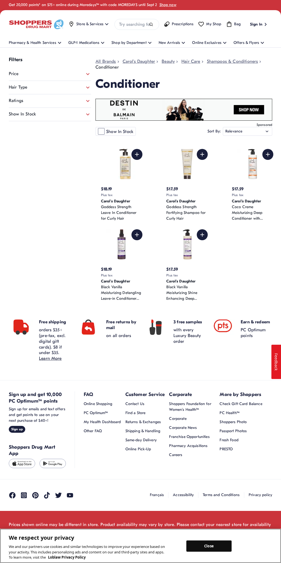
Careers (175, 454)
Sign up (17, 429)
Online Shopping (98, 403)
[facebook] (12, 495)
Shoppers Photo (233, 422)
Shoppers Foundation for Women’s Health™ (190, 406)
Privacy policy (260, 495)
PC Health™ (229, 413)
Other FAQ (93, 431)
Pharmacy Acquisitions (188, 445)
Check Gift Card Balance (241, 403)
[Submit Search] (151, 24)
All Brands (105, 61)
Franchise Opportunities (189, 436)
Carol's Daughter (139, 61)
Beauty (168, 61)
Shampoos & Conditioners (232, 61)
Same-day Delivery (141, 440)
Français (157, 495)
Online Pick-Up (138, 449)
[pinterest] (35, 495)
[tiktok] (46, 495)
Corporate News (183, 427)
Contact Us (134, 403)
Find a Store (135, 413)
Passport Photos (233, 431)
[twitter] (58, 495)
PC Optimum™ (96, 413)
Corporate (177, 418)
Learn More (50, 358)
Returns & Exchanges (143, 422)
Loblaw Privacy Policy (67, 557)
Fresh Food (229, 440)
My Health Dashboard (102, 422)
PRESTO (226, 449)
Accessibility (183, 495)
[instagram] (23, 495)
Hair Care (190, 61)
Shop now (167, 4)
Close (209, 545)
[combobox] (136, 24)
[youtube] (70, 495)
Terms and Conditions (221, 495)
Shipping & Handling (143, 431)
